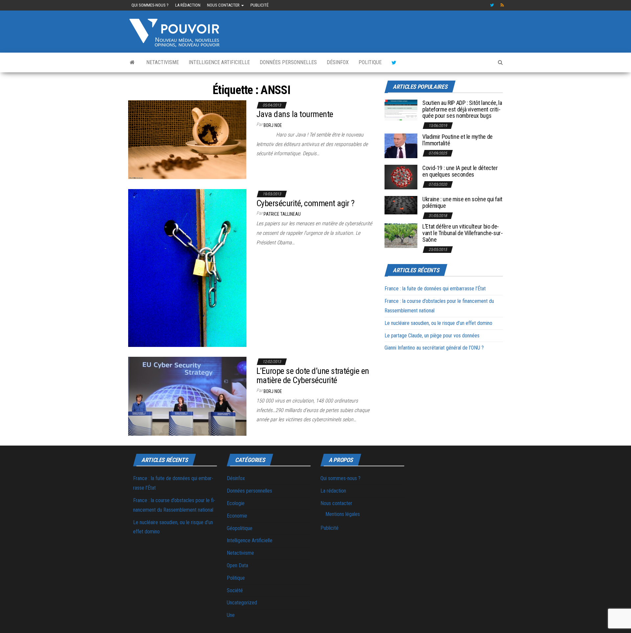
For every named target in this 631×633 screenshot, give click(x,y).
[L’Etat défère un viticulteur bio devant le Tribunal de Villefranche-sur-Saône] (401, 235)
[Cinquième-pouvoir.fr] (132, 62)
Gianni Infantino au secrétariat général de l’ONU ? (434, 348)
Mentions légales (342, 514)
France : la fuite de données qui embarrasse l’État (435, 288)
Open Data (237, 565)
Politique (370, 62)
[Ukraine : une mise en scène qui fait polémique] (401, 205)
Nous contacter (224, 5)
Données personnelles (288, 62)
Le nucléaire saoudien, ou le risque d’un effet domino (438, 323)
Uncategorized (242, 602)
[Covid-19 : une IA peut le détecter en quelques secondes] (401, 177)
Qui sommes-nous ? (150, 5)
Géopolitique (239, 528)
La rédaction (187, 5)
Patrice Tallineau (282, 214)
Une (231, 615)
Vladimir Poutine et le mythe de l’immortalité (457, 140)
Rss (502, 5)
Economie (237, 516)
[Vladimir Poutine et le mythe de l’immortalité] (401, 145)
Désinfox (338, 62)
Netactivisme (162, 62)
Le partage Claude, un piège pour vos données (432, 335)
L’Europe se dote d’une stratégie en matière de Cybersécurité (312, 375)
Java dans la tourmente (294, 114)
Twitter (492, 5)
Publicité (259, 5)
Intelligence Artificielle (219, 62)
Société (235, 590)
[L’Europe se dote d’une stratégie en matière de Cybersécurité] (187, 396)
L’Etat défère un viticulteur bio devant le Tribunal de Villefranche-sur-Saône (462, 233)
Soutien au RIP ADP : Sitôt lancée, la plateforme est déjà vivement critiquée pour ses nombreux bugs (462, 109)
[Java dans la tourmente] (187, 139)
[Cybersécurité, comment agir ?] (187, 267)
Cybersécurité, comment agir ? (305, 203)
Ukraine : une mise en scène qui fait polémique (462, 202)
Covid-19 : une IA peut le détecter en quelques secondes (460, 171)
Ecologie (236, 503)
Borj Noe (273, 125)
